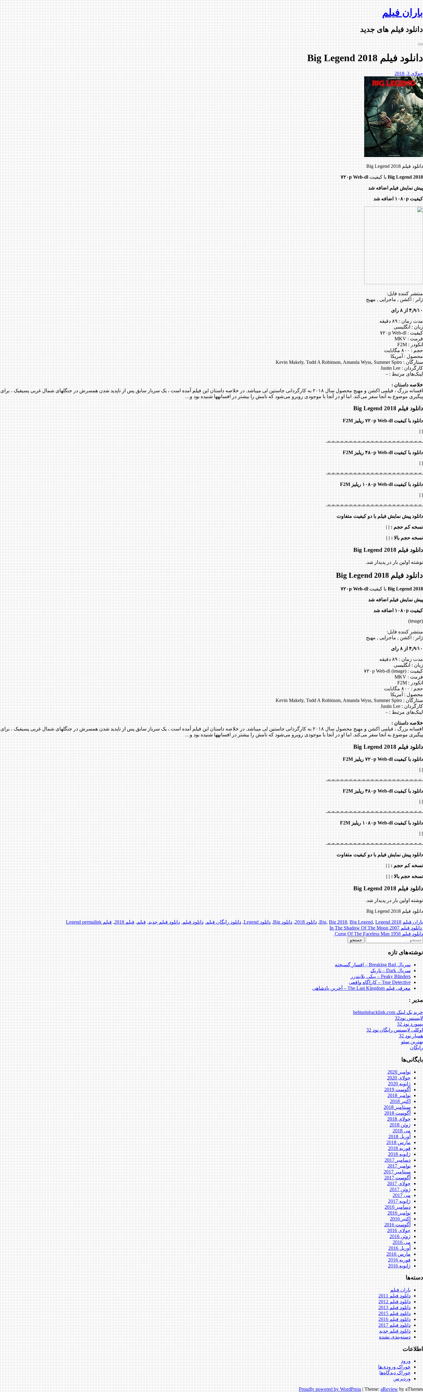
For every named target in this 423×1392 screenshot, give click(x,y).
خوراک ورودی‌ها (394, 1366)
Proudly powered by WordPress (330, 1389)
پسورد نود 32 (410, 1024)
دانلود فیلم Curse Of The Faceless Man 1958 (378, 933)
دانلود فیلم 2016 (394, 1319)
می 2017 (402, 1195)
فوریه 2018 (399, 1148)
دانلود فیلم (192, 922)
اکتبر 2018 (400, 1101)
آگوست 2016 (397, 1224)
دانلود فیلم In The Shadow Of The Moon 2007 (376, 927)
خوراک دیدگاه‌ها (395, 1372)
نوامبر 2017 (399, 1166)
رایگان (416, 1047)
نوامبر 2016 (399, 1212)
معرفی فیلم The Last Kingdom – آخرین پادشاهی (361, 988)
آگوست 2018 (397, 1113)
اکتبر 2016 (400, 1218)
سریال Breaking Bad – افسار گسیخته (373, 964)
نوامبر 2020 (399, 1072)
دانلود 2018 (306, 922)
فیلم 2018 (124, 922)
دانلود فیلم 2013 (394, 1307)
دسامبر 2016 (398, 1207)
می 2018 (402, 1130)
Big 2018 (338, 922)
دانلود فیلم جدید (164, 922)
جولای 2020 (399, 1077)
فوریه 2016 (399, 1259)
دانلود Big (282, 922)
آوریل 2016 (399, 1248)
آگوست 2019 (397, 1089)
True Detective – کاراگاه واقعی (380, 982)
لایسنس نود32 (409, 1018)
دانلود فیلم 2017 (394, 1325)
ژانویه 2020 (399, 1083)
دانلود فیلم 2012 (394, 1301)
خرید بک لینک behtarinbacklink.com (388, 1012)
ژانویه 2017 (399, 1201)
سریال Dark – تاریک (390, 970)
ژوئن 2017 (400, 1189)
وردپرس (402, 1378)
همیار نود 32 (411, 1035)
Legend (382, 922)
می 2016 (402, 1242)
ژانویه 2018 (399, 1154)
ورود (406, 1361)
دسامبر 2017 (398, 1160)
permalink (91, 922)
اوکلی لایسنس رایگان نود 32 (394, 1029)
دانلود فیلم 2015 (394, 1313)
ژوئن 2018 (400, 1124)
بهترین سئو (412, 1041)
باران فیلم (402, 12)
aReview (389, 1389)
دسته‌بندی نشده (395, 1336)
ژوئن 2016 (400, 1236)
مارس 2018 (398, 1142)
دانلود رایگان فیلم (223, 922)
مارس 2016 (398, 1254)
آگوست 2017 (397, 1177)
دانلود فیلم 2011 (394, 1295)
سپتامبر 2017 (397, 1171)
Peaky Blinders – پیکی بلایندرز (381, 976)
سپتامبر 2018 (397, 1107)
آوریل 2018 (399, 1136)
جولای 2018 (399, 1119)
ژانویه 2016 (399, 1265)
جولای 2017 (399, 1183)
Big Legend (361, 922)
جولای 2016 (399, 1230)
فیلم (141, 922)
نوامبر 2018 (399, 1095)
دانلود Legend (257, 922)
